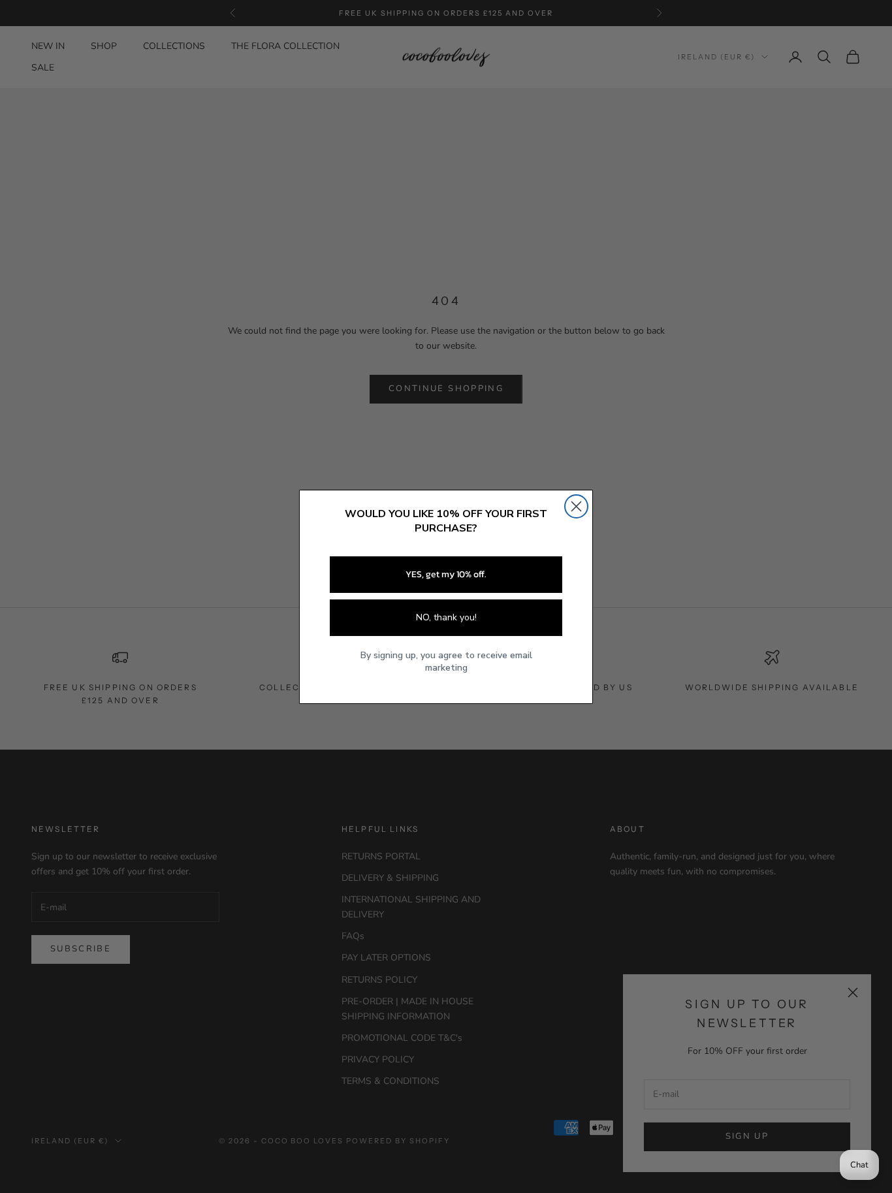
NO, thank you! (446, 617)
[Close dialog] (576, 506)
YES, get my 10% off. (446, 574)
